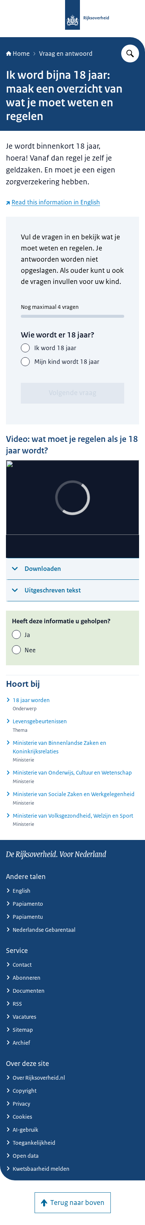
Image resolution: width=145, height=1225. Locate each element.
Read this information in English (56, 202)
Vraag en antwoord (66, 53)
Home (21, 53)
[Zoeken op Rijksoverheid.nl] (130, 53)
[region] (72, 509)
